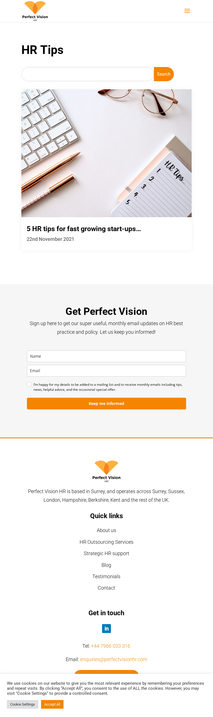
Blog (106, 565)
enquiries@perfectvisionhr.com (113, 659)
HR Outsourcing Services (106, 542)
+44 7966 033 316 (110, 646)
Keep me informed (106, 403)
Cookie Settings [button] (22, 704)
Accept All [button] (52, 704)
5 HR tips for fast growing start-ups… (84, 229)
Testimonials (106, 576)
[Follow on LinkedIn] (106, 628)
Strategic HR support (106, 553)
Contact (106, 588)
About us (106, 530)
